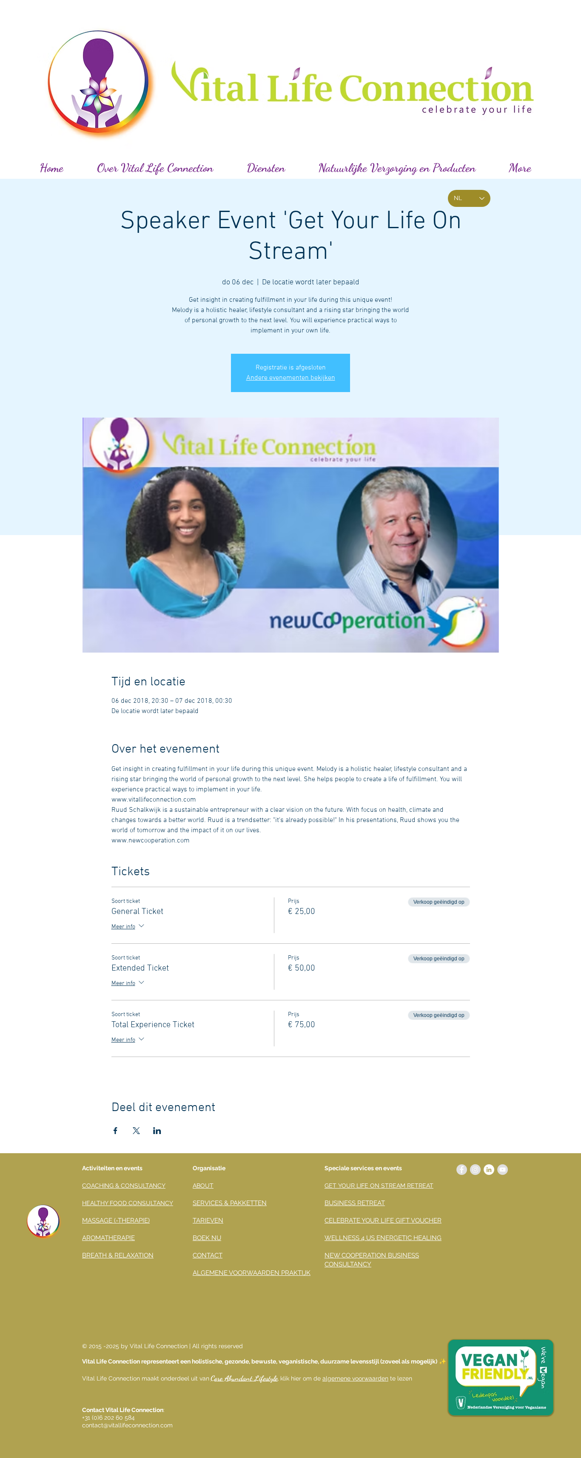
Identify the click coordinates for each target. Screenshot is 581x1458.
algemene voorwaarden (355, 1378)
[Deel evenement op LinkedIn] (157, 1130)
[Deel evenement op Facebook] (115, 1130)
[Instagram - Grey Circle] (475, 1169)
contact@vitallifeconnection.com (127, 1425)
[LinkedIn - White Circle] (489, 1169)
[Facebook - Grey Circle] (461, 1169)
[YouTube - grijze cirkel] (502, 1169)
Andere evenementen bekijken (290, 378)
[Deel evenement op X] (136, 1130)
